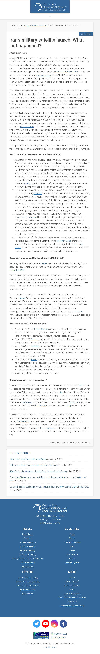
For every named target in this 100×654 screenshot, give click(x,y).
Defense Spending (28, 554)
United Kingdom (72, 562)
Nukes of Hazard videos (28, 585)
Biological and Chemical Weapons (27, 558)
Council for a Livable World (72, 606)
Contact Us (72, 601)
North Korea (72, 554)
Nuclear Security (27, 550)
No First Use (27, 566)
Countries (28, 538)
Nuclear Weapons (28, 542)
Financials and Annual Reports (72, 597)
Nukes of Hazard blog (83, 442)
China (72, 534)
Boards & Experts (72, 585)
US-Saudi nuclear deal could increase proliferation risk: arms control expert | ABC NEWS (49, 487)
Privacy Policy (50, 647)
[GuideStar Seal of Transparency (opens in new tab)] (59, 635)
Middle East (71, 442)
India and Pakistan (72, 542)
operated (38, 193)
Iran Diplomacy (61, 442)
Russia (72, 558)
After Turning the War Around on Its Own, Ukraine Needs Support (39, 471)
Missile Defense (28, 562)
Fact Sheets (27, 534)
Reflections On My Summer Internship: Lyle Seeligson (34, 465)
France (72, 538)
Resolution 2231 (17, 270)
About (72, 577)
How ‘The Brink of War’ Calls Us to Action (28, 459)
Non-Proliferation (28, 546)
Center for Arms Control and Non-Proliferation (50, 6)
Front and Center (27, 589)
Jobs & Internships (72, 593)
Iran (72, 546)
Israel (72, 550)
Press (72, 589)
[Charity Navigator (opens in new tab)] (41, 635)
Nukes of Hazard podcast (28, 581)
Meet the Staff (72, 581)
